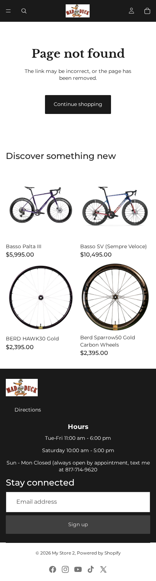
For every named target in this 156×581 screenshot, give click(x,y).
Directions (28, 409)
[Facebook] (52, 569)
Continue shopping (78, 104)
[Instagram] (65, 569)
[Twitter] (103, 569)
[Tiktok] (90, 569)
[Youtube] (78, 569)
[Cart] (147, 11)
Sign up (78, 524)
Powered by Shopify (99, 553)
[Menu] (8, 11)
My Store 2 (63, 553)
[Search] (24, 11)
